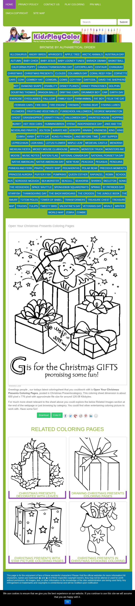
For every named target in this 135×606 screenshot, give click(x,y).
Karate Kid (60, 130)
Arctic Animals (92, 54)
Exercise (16, 98)
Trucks (22, 206)
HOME (9, 4)
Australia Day (114, 54)
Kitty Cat (43, 136)
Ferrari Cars (24, 105)
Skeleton (109, 180)
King (112, 130)
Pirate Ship (52, 168)
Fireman (73, 105)
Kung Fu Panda (62, 136)
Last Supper (109, 136)
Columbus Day (77, 73)
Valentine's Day (69, 206)
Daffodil (90, 79)
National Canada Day (75, 155)
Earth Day (116, 92)
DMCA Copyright (17, 13)
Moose (15, 155)
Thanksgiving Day (35, 193)
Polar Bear (89, 168)
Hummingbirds (54, 124)
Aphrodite (55, 54)
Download (44, 415)
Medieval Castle (96, 142)
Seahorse (82, 180)
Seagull (67, 180)
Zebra (70, 212)
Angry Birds (37, 54)
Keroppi (74, 130)
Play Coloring (75, 4)
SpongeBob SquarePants (71, 187)
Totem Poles (29, 199)
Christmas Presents (39, 73)
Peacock (87, 161)
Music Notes (30, 155)
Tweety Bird (48, 206)
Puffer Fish (43, 174)
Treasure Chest (99, 199)
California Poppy (23, 67)
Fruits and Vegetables (42, 111)
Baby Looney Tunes (71, 60)
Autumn (16, 60)
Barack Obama (96, 60)
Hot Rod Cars (32, 124)
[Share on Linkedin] (91, 416)
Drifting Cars (69, 92)
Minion (74, 149)
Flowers (18, 111)
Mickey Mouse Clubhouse (50, 149)
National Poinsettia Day (107, 155)
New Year (72, 161)
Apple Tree (72, 54)
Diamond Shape (31, 86)
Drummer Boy (90, 92)
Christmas (15, 73)
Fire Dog (41, 105)
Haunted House (99, 117)
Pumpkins (59, 174)
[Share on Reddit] (81, 416)
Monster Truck (92, 149)
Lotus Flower (55, 142)
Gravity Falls (53, 117)
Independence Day (89, 124)
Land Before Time (86, 136)
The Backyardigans (62, 193)
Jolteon (44, 130)
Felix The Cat (115, 98)
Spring (95, 187)
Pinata (38, 168)
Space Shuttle (42, 187)
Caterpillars (84, 67)
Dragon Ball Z (47, 92)
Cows (63, 79)
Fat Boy (99, 98)
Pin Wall (95, 4)
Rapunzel (96, 174)
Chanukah (116, 67)
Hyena (71, 124)
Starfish (14, 193)
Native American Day (50, 161)
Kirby (30, 136)
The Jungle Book (108, 193)
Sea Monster (50, 180)
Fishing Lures (110, 105)
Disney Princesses (93, 86)
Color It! (57, 415)
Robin (109, 174)
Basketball (116, 60)
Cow (21, 79)
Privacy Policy (28, 4)
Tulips (33, 206)
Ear (104, 92)
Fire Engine (57, 105)
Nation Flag (50, 155)
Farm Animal (83, 98)
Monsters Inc (114, 149)
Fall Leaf (49, 98)
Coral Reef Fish (100, 73)
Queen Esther (78, 174)
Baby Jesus (48, 60)
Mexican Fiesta (20, 149)
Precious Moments (113, 168)
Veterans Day (92, 206)
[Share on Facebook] (65, 416)
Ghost (16, 117)
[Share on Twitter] (70, 416)
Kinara (87, 130)
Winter (119, 206)
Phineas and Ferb (20, 168)
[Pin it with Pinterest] (86, 416)
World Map (55, 212)
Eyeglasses (32, 98)
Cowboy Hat (34, 79)
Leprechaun (20, 142)
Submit (123, 22)
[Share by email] (96, 416)
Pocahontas (71, 168)
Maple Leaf (75, 142)
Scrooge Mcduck (27, 180)
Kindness (100, 130)
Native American (23, 161)
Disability (50, 86)
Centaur (101, 67)
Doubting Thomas (23, 92)
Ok (67, 602)
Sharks (96, 180)
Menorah (116, 142)
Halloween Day (75, 117)
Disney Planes (69, 86)
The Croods (86, 193)
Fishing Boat (89, 105)
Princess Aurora (20, 174)
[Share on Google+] (75, 416)
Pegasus (101, 161)
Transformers (75, 199)
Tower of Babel (51, 199)
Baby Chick (31, 60)
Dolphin (114, 86)
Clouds (60, 73)
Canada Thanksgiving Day (55, 67)
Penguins (116, 161)
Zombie (81, 212)
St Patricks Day (113, 187)
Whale (108, 206)
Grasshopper (32, 117)
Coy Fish (75, 79)
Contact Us (51, 4)
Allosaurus (18, 54)
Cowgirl (51, 79)
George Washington (108, 111)
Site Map (39, 13)
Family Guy (65, 98)
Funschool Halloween (76, 111)
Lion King (37, 142)
